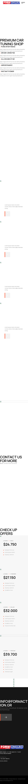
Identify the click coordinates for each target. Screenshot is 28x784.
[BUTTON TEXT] (6, 717)
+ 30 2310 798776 (4, 758)
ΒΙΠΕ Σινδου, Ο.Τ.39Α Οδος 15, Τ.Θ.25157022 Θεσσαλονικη (10, 752)
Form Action (5, 779)
